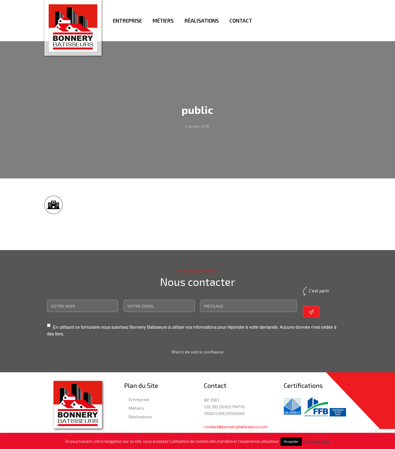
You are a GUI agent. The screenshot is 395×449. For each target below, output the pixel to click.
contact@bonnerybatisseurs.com (235, 426)
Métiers (136, 408)
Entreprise (138, 399)
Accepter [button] (291, 441)
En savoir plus (316, 441)
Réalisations (140, 416)
